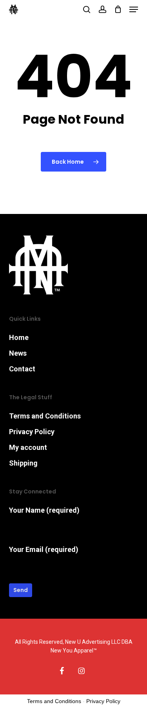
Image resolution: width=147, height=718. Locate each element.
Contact (22, 369)
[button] (133, 9)
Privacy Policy (31, 432)
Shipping (23, 463)
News (18, 353)
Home (19, 337)
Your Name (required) (44, 510)
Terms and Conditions (45, 416)
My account (28, 447)
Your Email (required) (43, 549)
